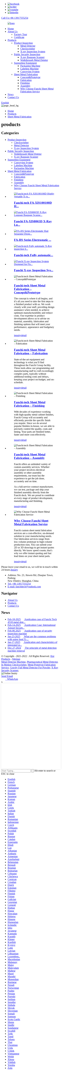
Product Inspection (23, 43)
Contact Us (13, 97)
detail (24, 335)
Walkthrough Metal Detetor (34, 60)
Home (11, 28)
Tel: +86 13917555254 (19, 583)
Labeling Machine (29, 68)
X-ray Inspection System (32, 51)
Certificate (19, 37)
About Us (12, 31)
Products (12, 40)
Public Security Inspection (27, 54)
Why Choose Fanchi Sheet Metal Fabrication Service (37, 90)
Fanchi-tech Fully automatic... (33, 255)
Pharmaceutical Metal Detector (42, 662)
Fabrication (26, 80)
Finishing (25, 83)
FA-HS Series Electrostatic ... (32, 240)
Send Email (7, 676)
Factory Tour (20, 34)
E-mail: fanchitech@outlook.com (24, 586)
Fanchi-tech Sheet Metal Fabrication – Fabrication (31, 351)
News (11, 94)
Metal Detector (27, 45)
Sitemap (16, 659)
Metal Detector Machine (13, 662)
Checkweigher (27, 48)
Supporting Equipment (25, 63)
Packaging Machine (30, 65)
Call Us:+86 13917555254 (14, 18)
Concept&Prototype (30, 77)
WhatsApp (11, 679)
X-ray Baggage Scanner (32, 57)
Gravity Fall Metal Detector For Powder (30, 667)
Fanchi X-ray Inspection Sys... (33, 270)
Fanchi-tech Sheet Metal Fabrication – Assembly (29, 456)
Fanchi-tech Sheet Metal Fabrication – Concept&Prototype (29, 289)
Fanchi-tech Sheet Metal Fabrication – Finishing (29, 404)
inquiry (17, 335)
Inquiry (14, 569)
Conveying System (29, 71)
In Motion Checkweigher (13, 664)
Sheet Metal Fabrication (26, 74)
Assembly (25, 85)
